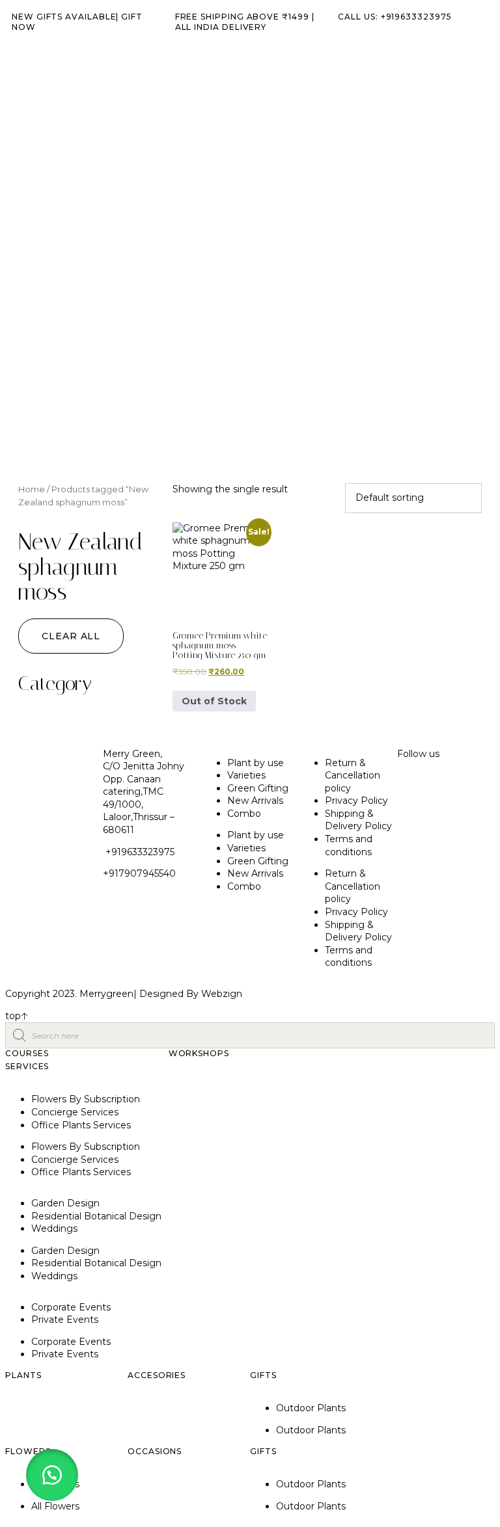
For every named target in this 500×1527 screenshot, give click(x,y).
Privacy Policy (356, 800)
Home (31, 489)
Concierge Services (74, 1112)
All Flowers (55, 1506)
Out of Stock (214, 701)
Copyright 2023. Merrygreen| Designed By (103, 994)
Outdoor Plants (311, 1408)
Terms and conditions (348, 845)
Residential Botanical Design (96, 1216)
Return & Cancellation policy (352, 775)
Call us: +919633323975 (394, 16)
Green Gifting (257, 788)
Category (55, 684)
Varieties (246, 775)
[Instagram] (413, 789)
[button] (52, 1475)
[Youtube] (413, 826)
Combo (244, 813)
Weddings (54, 1228)
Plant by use (255, 763)
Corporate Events (71, 1307)
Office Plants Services (81, 1125)
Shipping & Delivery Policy (358, 820)
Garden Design (65, 1203)
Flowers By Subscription (85, 1099)
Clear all (71, 636)
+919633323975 (138, 852)
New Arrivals (255, 800)
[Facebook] (448, 789)
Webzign (221, 994)
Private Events (64, 1319)
